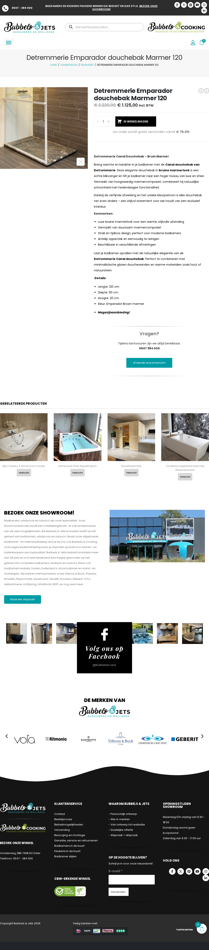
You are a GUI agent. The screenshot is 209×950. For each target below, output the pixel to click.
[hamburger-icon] (8, 42)
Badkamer (87, 65)
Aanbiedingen (69, 65)
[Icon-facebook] (177, 5)
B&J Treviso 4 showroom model (24, 466)
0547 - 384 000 (22, 8)
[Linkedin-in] (204, 10)
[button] (6, 736)
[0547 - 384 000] (5, 8)
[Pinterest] (190, 5)
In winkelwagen (135, 121)
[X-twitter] (184, 5)
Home (53, 65)
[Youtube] (197, 5)
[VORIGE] (201, 91)
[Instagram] (204, 5)
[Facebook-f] (172, 871)
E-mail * (116, 871)
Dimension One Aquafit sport (78, 466)
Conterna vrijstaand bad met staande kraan (185, 468)
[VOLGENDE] (206, 91)
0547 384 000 (149, 348)
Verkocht (24, 472)
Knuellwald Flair (131, 466)
